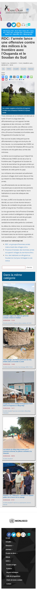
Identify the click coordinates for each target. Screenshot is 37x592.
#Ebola (8, 557)
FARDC (9, 69)
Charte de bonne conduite (14, 580)
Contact (8, 584)
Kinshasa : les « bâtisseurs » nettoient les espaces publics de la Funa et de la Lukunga (18, 496)
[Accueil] (16, 9)
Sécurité (23, 69)
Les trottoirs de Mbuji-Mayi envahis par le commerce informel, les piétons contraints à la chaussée (17, 451)
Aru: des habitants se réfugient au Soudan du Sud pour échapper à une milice (18, 258)
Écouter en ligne (11, 565)
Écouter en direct (11, 553)
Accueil (8, 538)
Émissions (9, 545)
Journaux (8, 549)
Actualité (16, 69)
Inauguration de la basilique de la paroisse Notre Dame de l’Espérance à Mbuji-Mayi (18, 404)
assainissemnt (22, 502)
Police (31, 367)
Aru (3, 69)
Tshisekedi (5, 413)
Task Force (16, 502)
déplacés (16, 323)
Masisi (20, 323)
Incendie (15, 367)
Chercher (29, 267)
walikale (24, 323)
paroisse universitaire (18, 411)
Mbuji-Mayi (27, 411)
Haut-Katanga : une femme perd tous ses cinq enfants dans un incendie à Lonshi (17, 360)
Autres (8, 561)
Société (5, 367)
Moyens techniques (12, 572)
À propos (9, 568)
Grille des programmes (13, 576)
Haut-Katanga (21, 367)
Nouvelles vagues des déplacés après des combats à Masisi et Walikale (16, 317)
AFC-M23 (29, 323)
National (30, 69)
